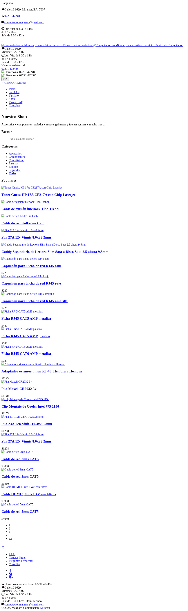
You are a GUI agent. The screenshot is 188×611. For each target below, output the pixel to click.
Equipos (13, 166)
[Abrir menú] (5, 79)
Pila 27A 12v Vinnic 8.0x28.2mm (26, 237)
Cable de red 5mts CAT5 (20, 512)
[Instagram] (10, 573)
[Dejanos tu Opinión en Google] (11, 577)
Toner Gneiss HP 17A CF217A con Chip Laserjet (38, 195)
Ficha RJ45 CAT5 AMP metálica (26, 318)
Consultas (14, 105)
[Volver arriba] (2, 548)
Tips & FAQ (16, 102)
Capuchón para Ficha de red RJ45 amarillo (34, 301)
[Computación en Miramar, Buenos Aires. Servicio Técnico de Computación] (92, 45)
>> (10, 538)
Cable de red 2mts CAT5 (20, 459)
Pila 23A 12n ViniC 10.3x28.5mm (26, 424)
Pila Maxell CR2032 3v (19, 389)
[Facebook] (10, 570)
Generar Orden (17, 557)
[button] (2, 41)
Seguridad (15, 170)
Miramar (45, 607)
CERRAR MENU (15, 82)
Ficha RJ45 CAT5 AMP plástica (25, 336)
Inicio (12, 88)
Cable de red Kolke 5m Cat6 (22, 223)
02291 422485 (12, 15)
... (10, 535)
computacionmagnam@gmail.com (24, 22)
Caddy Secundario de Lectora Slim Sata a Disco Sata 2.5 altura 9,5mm (55, 252)
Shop (12, 98)
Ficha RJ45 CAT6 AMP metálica (26, 354)
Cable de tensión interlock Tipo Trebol (30, 209)
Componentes (17, 156)
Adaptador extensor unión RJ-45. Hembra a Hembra (41, 371)
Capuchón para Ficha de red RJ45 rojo (31, 283)
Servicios (14, 92)
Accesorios (15, 153)
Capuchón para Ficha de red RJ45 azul (31, 266)
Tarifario (14, 95)
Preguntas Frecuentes (21, 560)
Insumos (14, 163)
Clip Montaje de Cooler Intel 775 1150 (30, 406)
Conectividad (16, 160)
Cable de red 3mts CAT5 (20, 476)
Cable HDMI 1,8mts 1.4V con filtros (28, 494)
